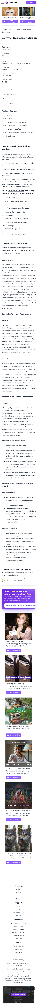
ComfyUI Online (16, 191)
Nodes (12, 30)
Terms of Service (18, 946)
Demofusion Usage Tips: (12, 129)
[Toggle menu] (2, 3)
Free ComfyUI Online (18, 923)
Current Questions (9, 99)
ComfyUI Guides (18, 926)
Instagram (18, 896)
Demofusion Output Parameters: (15, 125)
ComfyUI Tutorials (18, 932)
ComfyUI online (24, 971)
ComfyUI (5, 30)
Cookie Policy (18, 952)
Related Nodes (9, 136)
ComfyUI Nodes (18, 935)
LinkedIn (18, 890)
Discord (18, 906)
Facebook (18, 893)
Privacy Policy (18, 949)
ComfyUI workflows (15, 975)
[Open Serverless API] (18, 996)
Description (8, 115)
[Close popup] (33, 988)
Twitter (18, 899)
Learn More (18, 939)
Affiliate (18, 916)
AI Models (15, 979)
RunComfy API (18, 929)
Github (9, 89)
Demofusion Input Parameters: (15, 122)
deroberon (6, 63)
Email (18, 909)
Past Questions (9, 103)
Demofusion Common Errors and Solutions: (19, 132)
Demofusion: (8, 118)
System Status (18, 912)
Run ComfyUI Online (18, 234)
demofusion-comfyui (25, 30)
